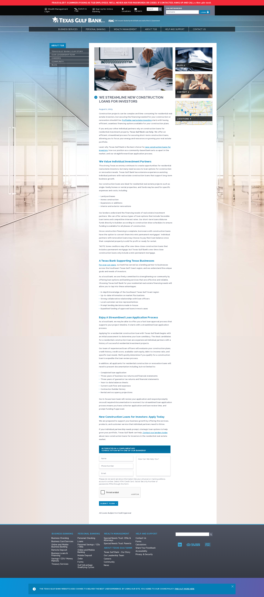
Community (58, 62)
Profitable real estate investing (137, 120)
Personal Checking (86, 538)
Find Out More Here (184, 589)
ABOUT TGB (57, 45)
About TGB (151, 29)
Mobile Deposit (85, 555)
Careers (138, 11)
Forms (80, 562)
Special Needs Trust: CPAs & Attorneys (117, 539)
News (106, 565)
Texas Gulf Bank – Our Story (117, 552)
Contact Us (199, 29)
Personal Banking (95, 29)
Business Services (67, 29)
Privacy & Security (144, 554)
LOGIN (203, 12)
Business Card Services (62, 541)
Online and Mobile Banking (86, 551)
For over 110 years (107, 265)
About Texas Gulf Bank (118, 548)
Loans (80, 541)
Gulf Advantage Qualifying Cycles (86, 566)
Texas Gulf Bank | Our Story (67, 51)
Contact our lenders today (155, 433)
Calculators (141, 544)
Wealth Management (125, 29)
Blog (54, 65)
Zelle (80, 559)
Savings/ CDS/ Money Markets (62, 560)
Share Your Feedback (146, 548)
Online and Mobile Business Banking (59, 545)
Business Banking (62, 534)
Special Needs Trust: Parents (117, 543)
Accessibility (141, 551)
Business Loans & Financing (59, 554)
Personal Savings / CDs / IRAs (89, 545)
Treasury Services (59, 564)
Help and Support (175, 29)
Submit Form (107, 503)
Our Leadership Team (63, 55)
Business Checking (60, 538)
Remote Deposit (59, 550)
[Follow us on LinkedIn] (180, 544)
